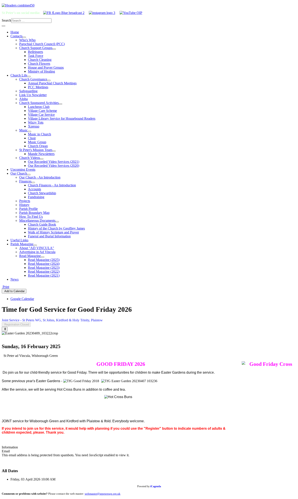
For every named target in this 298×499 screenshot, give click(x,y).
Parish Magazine (21, 244)
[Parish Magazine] (35, 245)
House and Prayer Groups (46, 67)
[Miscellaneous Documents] (57, 221)
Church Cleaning (39, 59)
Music (23, 130)
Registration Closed (16, 324)
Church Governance (33, 79)
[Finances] (33, 182)
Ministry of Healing (41, 71)
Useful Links (19, 240)
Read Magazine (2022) (44, 271)
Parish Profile (28, 209)
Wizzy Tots (35, 122)
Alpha (23, 99)
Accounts (34, 189)
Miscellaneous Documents (37, 220)
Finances (25, 181)
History (24, 205)
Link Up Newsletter (33, 95)
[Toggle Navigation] (3, 26)
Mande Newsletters (41, 154)
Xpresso (33, 126)
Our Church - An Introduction (39, 177)
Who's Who (27, 40)
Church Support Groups (35, 48)
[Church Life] (29, 76)
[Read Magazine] (42, 257)
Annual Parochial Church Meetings (52, 83)
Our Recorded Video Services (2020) (53, 165)
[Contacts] (24, 37)
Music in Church (39, 134)
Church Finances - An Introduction (52, 185)
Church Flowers (39, 63)
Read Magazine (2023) (44, 267)
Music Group (37, 142)
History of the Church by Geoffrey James (56, 228)
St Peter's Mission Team (35, 150)
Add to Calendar (14, 291)
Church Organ (38, 146)
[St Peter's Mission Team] (54, 151)
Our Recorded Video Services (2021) (53, 161)
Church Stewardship (42, 193)
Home (14, 32)
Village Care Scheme (42, 110)
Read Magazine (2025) (44, 260)
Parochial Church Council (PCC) (42, 44)
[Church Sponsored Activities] (60, 104)
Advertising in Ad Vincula (37, 252)
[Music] (29, 131)
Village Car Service (41, 114)
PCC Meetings (38, 87)
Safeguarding (28, 91)
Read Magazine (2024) (44, 264)
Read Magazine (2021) (44, 275)
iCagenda (155, 486)
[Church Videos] (41, 159)
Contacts (16, 36)
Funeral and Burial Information (49, 236)
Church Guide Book (42, 224)
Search (6, 20)
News (14, 279)
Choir (32, 138)
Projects (24, 201)
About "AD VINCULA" (36, 248)
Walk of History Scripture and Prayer (53, 232)
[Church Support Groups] (54, 49)
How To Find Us (31, 216)
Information (10, 447)
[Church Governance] (49, 80)
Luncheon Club (39, 107)
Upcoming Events (22, 169)
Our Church (18, 173)
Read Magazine (30, 256)
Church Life (18, 75)
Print (5, 287)
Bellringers (35, 52)
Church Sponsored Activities (39, 103)
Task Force (35, 56)
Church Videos (29, 158)
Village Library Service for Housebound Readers (61, 118)
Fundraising (36, 197)
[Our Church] (29, 174)
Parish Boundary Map (34, 213)
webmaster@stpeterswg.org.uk (102, 493)
